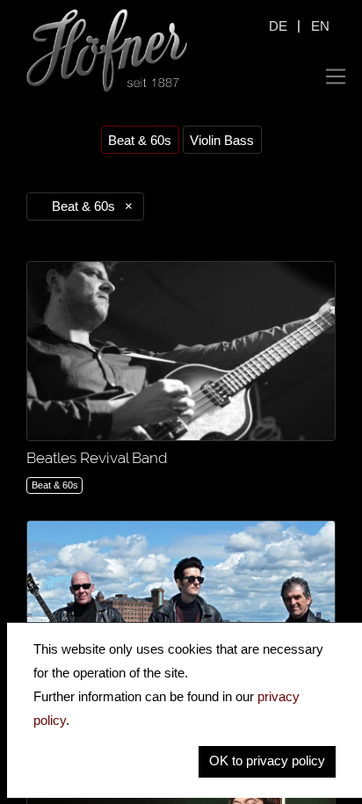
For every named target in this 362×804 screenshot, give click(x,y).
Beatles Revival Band (96, 458)
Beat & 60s (139, 140)
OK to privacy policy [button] (267, 760)
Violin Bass (222, 140)
